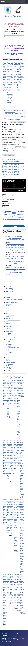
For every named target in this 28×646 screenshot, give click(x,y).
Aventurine (10, 349)
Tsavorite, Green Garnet (14, 320)
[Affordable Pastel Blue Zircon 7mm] (15, 237)
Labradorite (8, 323)
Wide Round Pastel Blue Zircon (16, 119)
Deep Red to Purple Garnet (5, 468)
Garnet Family (9, 318)
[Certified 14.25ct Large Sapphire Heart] (15, 258)
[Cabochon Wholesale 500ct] (12, 584)
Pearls (9, 333)
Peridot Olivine (9, 339)
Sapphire (8, 355)
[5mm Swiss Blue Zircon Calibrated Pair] (12, 510)
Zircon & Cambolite (10, 369)
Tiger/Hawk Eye (12, 351)
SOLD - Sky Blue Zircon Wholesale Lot (8, 528)
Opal (7, 329)
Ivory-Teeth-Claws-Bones (14, 338)
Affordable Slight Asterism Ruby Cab (11, 466)
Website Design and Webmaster (10, 638)
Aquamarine (11, 315)
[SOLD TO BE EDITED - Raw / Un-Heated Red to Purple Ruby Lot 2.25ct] (15, 514)
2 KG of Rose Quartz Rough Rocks (22, 390)
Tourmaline (8, 367)
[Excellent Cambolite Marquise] (18, 402)
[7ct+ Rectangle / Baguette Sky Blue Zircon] (12, 77)
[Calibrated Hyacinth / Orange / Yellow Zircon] (22, 528)
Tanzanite (8, 360)
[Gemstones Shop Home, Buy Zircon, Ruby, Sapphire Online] (12, 12)
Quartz (7, 342)
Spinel (7, 359)
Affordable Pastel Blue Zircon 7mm (15, 239)
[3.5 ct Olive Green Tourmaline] (8, 579)
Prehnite (8, 341)
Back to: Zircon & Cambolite (18, 122)
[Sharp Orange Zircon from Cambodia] (18, 71)
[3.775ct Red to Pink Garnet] (12, 384)
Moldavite (10, 364)
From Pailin (8, 286)
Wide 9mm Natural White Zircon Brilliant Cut (14, 117)
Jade (7, 325)
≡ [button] (26, 1)
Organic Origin (9, 331)
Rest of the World (10, 291)
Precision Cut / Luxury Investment (14, 299)
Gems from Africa (10, 289)
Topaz (7, 365)
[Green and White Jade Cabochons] (5, 72)
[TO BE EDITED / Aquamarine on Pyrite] (18, 501)
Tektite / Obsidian (10, 362)
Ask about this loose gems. (8, 155)
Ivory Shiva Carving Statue (15, 272)
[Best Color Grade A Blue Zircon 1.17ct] (15, 247)
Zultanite (8, 370)
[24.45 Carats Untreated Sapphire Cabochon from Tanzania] (18, 582)
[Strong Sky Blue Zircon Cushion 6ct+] (15, 585)
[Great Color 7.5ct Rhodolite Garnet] (22, 67)
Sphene (7, 357)
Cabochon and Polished (12, 302)
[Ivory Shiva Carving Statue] (15, 269)
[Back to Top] (26, 644)
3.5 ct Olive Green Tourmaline (8, 589)
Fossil (9, 334)
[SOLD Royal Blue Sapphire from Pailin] (22, 587)
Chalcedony (11, 352)
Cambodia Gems (10, 288)
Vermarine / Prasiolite (13, 347)
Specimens (8, 304)
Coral (9, 336)
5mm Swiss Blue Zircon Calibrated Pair (11, 528)
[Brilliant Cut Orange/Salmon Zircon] (8, 77)
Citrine (9, 346)
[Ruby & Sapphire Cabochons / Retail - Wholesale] (5, 590)
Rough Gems (9, 305)
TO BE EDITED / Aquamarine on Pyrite (18, 510)
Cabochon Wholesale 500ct (12, 599)
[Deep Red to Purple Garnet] (5, 452)
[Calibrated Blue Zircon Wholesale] (18, 448)
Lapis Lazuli (9, 326)
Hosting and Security (13, 639)
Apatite (7, 311)
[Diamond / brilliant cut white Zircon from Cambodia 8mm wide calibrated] (8, 149)
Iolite (7, 321)
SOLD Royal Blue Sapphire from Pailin (22, 607)
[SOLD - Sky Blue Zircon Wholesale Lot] (8, 510)
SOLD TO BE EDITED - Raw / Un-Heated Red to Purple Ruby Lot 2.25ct (15, 540)
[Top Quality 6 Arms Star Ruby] (8, 455)
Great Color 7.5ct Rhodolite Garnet (22, 77)
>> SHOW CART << (14, 226)
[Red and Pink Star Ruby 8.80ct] (15, 386)
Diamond (8, 316)
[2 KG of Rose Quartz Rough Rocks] (22, 380)
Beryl (7, 313)
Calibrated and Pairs (11, 300)
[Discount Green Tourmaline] (15, 70)
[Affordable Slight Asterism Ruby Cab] (12, 450)
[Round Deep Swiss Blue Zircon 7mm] (15, 448)
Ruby (7, 354)
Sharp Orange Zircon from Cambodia (18, 85)
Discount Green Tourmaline (15, 82)
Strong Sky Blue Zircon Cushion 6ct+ (15, 602)
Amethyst (10, 344)
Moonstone (8, 328)
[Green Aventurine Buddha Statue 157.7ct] (5, 383)
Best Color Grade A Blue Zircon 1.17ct (15, 252)
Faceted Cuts (9, 297)
